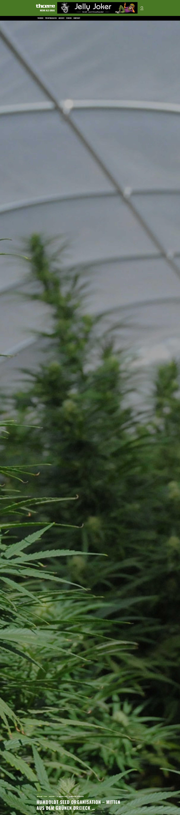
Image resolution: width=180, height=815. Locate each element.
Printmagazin (51, 18)
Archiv (61, 18)
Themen (40, 18)
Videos (69, 18)
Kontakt (77, 18)
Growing (52, 796)
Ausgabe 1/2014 (42, 796)
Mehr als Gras (47, 10)
